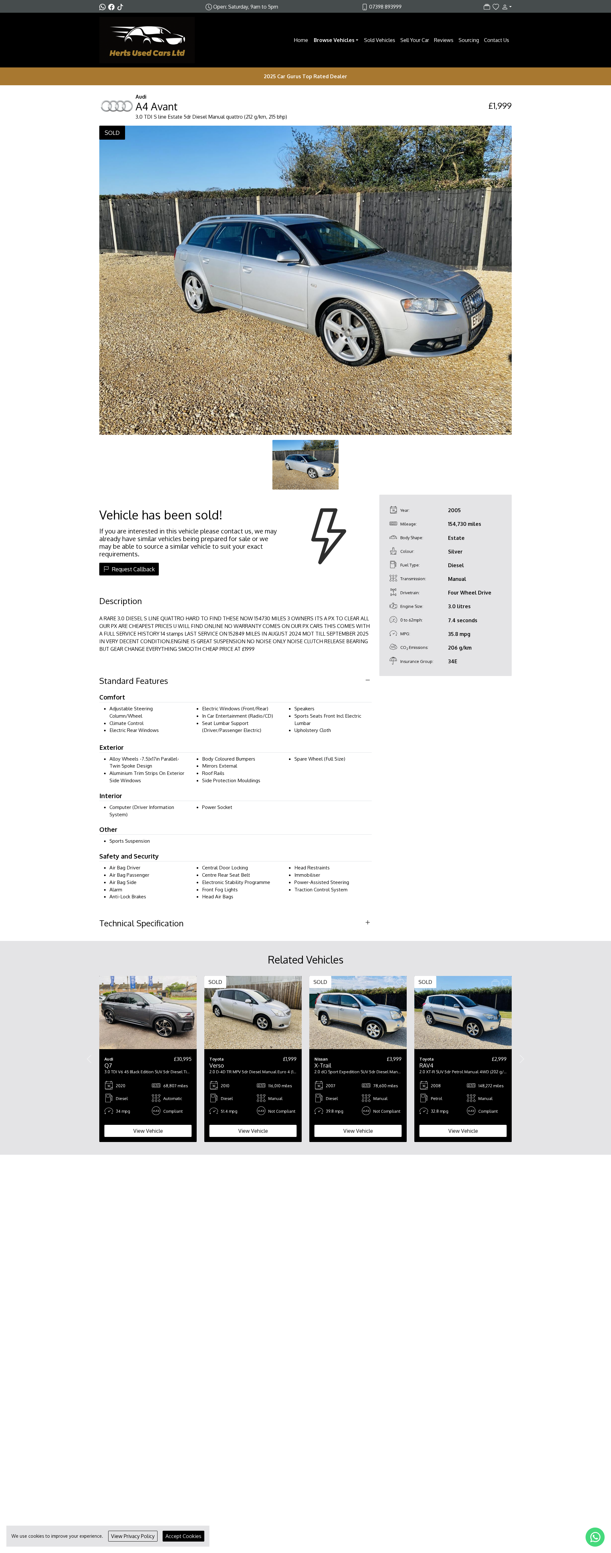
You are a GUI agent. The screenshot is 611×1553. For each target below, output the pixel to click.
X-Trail (322, 1065)
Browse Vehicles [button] (334, 40)
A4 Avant (157, 106)
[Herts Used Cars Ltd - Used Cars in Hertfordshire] (147, 39)
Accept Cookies (183, 1536)
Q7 (108, 1065)
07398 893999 (385, 6)
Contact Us (496, 40)
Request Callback (133, 569)
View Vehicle (148, 1131)
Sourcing (469, 40)
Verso (216, 1065)
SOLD (112, 132)
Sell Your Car (414, 40)
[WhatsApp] (595, 1537)
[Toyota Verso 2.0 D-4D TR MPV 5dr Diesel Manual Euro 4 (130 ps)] (253, 1012)
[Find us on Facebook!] (112, 6)
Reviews (443, 40)
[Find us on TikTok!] (121, 6)
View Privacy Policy (133, 1536)
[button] (505, 6)
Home (301, 40)
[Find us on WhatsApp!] (103, 6)
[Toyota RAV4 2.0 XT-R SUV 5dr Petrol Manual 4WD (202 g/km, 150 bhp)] (463, 1012)
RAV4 (426, 1065)
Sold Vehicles (379, 40)
